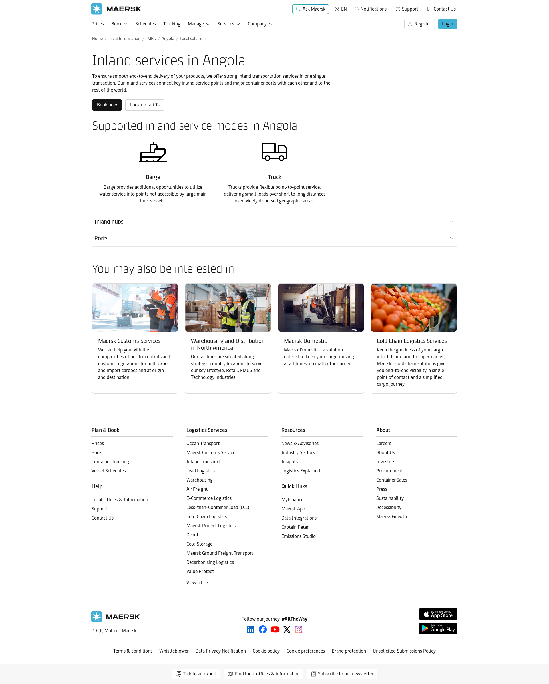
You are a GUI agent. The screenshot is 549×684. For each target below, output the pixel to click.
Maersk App (293, 509)
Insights (289, 461)
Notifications (370, 8)
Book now (107, 105)
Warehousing (199, 480)
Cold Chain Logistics (206, 516)
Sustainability (390, 498)
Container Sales (391, 480)
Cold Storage (199, 544)
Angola (168, 38)
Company (257, 24)
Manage (196, 24)
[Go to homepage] (117, 9)
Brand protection (349, 651)
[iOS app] (438, 614)
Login (447, 24)
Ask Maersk (314, 9)
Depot (192, 535)
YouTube (275, 629)
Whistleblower (174, 651)
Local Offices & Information (120, 499)
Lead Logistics (200, 471)
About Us (385, 452)
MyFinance (292, 499)
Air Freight (197, 489)
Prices (98, 24)
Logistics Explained (300, 471)
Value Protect (200, 571)
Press (381, 489)
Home (97, 38)
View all (194, 583)
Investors (385, 461)
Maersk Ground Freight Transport (219, 553)
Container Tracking (110, 461)
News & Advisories (300, 443)
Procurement (389, 471)
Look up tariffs (145, 105)
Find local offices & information (267, 674)
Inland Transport (203, 461)
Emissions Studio (298, 536)
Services (226, 24)
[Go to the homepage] (116, 620)
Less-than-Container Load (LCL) (217, 507)
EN (344, 9)
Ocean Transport (203, 443)
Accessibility (388, 507)
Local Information (124, 38)
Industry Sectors (298, 452)
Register (423, 24)
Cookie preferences (306, 651)
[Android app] (438, 628)
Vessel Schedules (109, 471)
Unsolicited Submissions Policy (404, 651)
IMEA (151, 38)
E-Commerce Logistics (209, 498)
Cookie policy (266, 651)
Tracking (171, 24)
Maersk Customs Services (211, 452)
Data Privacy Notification (221, 651)
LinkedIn (250, 629)
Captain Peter (295, 527)
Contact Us (445, 9)
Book (116, 24)
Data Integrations (299, 518)
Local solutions (193, 38)
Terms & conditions (132, 651)
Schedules (145, 24)
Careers (383, 443)
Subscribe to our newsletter (345, 674)
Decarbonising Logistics (210, 562)
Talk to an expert (200, 674)
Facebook (263, 629)
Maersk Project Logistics (211, 525)
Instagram (298, 629)
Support (410, 9)
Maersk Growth (391, 516)
